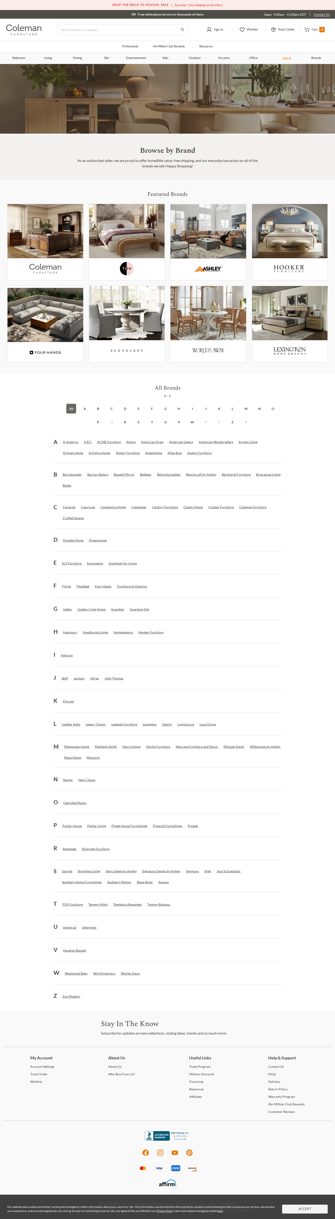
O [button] (273, 409)
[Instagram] (160, 1155)
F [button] (152, 409)
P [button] (98, 422)
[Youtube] (174, 1155)
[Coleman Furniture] (45, 242)
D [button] (125, 409)
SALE (287, 58)
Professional (130, 46)
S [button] (138, 422)
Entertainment (136, 58)
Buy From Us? (121, 1074)
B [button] (98, 409)
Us (114, 1066)
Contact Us (322, 14)
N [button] (259, 409)
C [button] (112, 409)
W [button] (192, 422)
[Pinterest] (189, 1155)
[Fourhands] (45, 324)
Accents (224, 58)
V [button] (179, 422)
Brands (316, 58)
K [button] (219, 409)
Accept (305, 1209)
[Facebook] (145, 1155)
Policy (278, 1089)
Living (48, 58)
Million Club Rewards (169, 46)
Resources (206, 46)
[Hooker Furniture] (290, 242)
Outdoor (195, 58)
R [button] (125, 422)
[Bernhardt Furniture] (127, 324)
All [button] (71, 409)
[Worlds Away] (208, 324)
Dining (77, 58)
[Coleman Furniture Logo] (23, 34)
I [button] (192, 409)
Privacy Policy (165, 1211)
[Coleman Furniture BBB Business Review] (167, 1139)
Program (199, 1066)
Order (38, 1074)
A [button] (85, 409)
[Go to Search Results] (182, 29)
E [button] (138, 409)
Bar (106, 58)
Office (253, 58)
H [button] (179, 409)
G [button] (165, 409)
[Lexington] (290, 324)
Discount (201, 1074)
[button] (215, 30)
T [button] (152, 422)
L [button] (232, 409)
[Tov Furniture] (127, 242)
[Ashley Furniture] (208, 242)
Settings (42, 1066)
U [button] (165, 422)
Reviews (281, 1112)
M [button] (246, 409)
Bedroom (18, 58)
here (220, 1211)
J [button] (205, 409)
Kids (165, 58)
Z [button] (233, 422)
